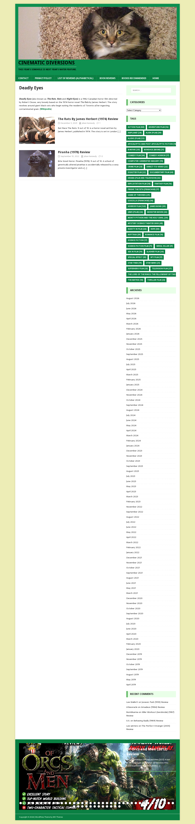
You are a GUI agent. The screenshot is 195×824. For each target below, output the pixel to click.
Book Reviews (107, 78)
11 (61, 803)
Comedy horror (159, 155)
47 (107, 806)
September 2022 (134, 511)
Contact (23, 78)
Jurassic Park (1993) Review (155, 702)
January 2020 (132, 649)
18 (90, 803)
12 (66, 803)
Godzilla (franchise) (140, 200)
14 (74, 803)
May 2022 (131, 532)
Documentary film (161, 172)
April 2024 (131, 430)
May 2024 (131, 425)
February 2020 (133, 644)
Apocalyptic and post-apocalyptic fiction (152, 144)
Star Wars (153, 262)
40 (78, 806)
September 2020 (134, 613)
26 (123, 803)
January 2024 (132, 445)
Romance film (154, 234)
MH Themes (58, 817)
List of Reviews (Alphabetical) (75, 78)
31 (144, 803)
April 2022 (131, 537)
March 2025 (132, 374)
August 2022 (132, 517)
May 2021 (131, 588)
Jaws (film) (135, 212)
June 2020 (131, 628)
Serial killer (164, 246)
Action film (136, 127)
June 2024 (131, 420)
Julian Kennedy (88, 123)
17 (86, 803)
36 (164, 803)
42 (86, 806)
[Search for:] (151, 90)
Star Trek (135, 262)
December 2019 (134, 654)
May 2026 (131, 313)
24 (115, 803)
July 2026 (130, 303)
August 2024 (132, 410)
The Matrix (135, 280)
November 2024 (134, 394)
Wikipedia (45, 109)
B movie (134, 149)
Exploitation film (139, 183)
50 (119, 806)
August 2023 (132, 471)
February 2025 (133, 379)
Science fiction (137, 240)
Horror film (137, 206)
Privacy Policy (43, 78)
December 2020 (134, 598)
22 (107, 803)
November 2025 (134, 344)
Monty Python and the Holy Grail (148, 217)
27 (127, 803)
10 (57, 803)
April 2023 (131, 491)
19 (94, 803)
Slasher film (155, 251)
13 (70, 803)
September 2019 (134, 669)
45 (99, 806)
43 (90, 806)
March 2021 (132, 593)
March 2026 (132, 323)
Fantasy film (163, 183)
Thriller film (156, 280)
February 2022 (133, 547)
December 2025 (134, 339)
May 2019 (131, 679)
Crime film (135, 166)
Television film (162, 268)
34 (156, 803)
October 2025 (133, 349)
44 (94, 806)
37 (168, 803)
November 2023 (134, 456)
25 (119, 803)
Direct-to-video (157, 166)
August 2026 (132, 298)
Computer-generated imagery (145, 161)
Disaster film (137, 172)
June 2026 (131, 308)
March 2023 (132, 496)
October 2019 (133, 664)
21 (103, 803)
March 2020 (132, 639)
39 (74, 806)
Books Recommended (134, 78)
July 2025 (130, 364)
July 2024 (130, 415)
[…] (119, 131)
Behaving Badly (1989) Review (148, 720)
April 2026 (131, 318)
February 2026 (133, 328)
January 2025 (132, 384)
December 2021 (134, 557)
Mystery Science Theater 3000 (145, 223)
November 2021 (134, 562)
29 (136, 803)
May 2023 (131, 486)
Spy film (156, 257)
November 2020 (134, 603)
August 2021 (132, 577)
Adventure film (158, 127)
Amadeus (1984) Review (153, 707)
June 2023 (131, 481)
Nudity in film (137, 229)
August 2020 (132, 618)
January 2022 (132, 552)
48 (111, 806)
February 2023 (133, 501)
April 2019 (131, 684)
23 (111, 803)
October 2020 (133, 608)
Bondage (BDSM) (154, 149)
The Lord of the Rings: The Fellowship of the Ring (156, 274)
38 (173, 803)
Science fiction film (140, 246)
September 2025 (134, 354)
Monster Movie (157, 212)
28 (131, 803)
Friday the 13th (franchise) (143, 189)
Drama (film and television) (144, 178)
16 (82, 803)
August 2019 (132, 674)
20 (99, 803)
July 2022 (130, 522)
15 (78, 803)
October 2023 (133, 461)
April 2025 (131, 369)
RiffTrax (134, 234)
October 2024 (133, 400)
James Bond (158, 206)
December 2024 (134, 389)
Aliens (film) (136, 138)
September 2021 (134, 572)
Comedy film (136, 155)
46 (103, 806)
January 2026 (132, 333)
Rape (155, 229)
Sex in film (135, 251)
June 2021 (131, 583)
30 (140, 803)
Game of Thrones (139, 195)
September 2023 (134, 466)
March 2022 (132, 542)
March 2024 (132, 435)
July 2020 (130, 623)
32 (148, 803)
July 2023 (130, 476)
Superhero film (138, 268)
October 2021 (133, 567)
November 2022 (134, 506)
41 (82, 806)
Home (155, 78)
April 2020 (131, 634)
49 (115, 806)
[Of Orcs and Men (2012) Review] (97, 776)
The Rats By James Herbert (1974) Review (88, 119)
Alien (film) (153, 132)
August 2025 (132, 359)
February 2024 (133, 440)
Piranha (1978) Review (74, 152)
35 (160, 803)
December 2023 (134, 450)
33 (152, 803)
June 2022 (131, 527)
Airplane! (135, 132)
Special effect (137, 257)
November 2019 (134, 659)
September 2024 (134, 405)
